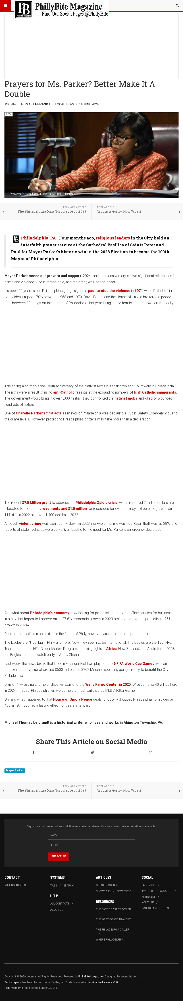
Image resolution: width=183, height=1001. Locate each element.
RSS (166, 908)
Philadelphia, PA (38, 238)
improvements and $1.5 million (61, 509)
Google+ (166, 890)
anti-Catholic (64, 392)
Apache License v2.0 (105, 982)
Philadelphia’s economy (49, 613)
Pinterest (148, 896)
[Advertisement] (91, 45)
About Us (56, 909)
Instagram (149, 908)
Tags (53, 885)
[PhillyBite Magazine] (61, 5)
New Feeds (124, 891)
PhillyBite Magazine (90, 976)
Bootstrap (10, 982)
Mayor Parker (14, 770)
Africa (111, 649)
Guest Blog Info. (107, 885)
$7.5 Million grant (36, 502)
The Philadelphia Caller (112, 929)
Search (68, 885)
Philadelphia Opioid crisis (96, 502)
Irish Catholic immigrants (155, 392)
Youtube (148, 902)
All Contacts (59, 903)
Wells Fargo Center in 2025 (108, 684)
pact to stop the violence (109, 291)
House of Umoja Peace (72, 699)
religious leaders (113, 238)
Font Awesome (13, 987)
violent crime (30, 523)
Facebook (148, 885)
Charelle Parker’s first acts (39, 413)
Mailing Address (15, 885)
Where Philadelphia (109, 939)
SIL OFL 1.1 (55, 987)
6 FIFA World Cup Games (134, 663)
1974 (139, 291)
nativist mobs (125, 398)
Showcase (103, 891)
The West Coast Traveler (114, 919)
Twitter (147, 890)
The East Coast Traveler (113, 909)
